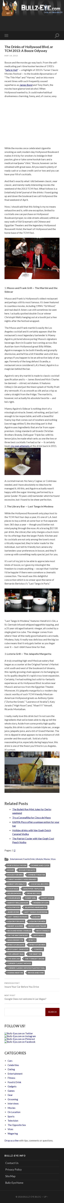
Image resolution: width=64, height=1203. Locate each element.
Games (11, 1090)
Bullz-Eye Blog (32, 1197)
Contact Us (11, 1163)
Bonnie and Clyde (40, 865)
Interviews (13, 1103)
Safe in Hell (11, 69)
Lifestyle (39, 859)
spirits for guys (15, 944)
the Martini (35, 954)
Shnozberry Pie (15, 940)
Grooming (13, 1099)
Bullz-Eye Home (14, 1182)
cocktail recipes (39, 884)
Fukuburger (13, 898)
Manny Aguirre (15, 926)
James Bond (26, 84)
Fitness (11, 1077)
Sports (11, 1116)
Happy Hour (47, 898)
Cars (10, 1060)
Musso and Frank (37, 926)
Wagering (13, 1133)
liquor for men (37, 921)
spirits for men (37, 944)
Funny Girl (30, 898)
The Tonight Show (34, 958)
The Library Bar (15, 954)
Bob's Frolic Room (16, 865)
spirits (32, 940)
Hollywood (13, 907)
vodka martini (15, 972)
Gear (10, 1095)
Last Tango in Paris (17, 917)
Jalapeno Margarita (35, 907)
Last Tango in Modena (36, 912)
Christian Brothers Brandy (22, 879)
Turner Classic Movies (19, 963)
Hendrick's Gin (40, 903)
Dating (11, 1069)
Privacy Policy (13, 1169)
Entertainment (16, 859)
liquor (36, 917)
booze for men (15, 875)
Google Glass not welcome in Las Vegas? (25, 997)
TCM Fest (38, 949)
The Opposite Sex (17, 1125)
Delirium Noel (14, 893)
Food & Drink (29, 859)
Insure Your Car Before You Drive (22, 985)
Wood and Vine (36, 972)
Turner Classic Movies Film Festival (26, 968)
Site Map (10, 1176)
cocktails (12, 889)
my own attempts (20, 445)
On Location (14, 1112)
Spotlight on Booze (18, 949)
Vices (53, 859)
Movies (47, 859)
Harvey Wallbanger (17, 903)
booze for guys (27, 870)
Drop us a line (12, 1140)
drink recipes (34, 893)
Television (13, 1120)
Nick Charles (43, 930)
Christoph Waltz (16, 884)
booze (10, 870)
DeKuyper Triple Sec (33, 889)
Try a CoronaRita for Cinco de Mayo (31, 817)
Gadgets (12, 1086)
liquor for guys (15, 921)
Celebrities (13, 1065)
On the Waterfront (17, 935)
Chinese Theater (36, 875)
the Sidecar (13, 958)
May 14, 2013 (11, 55)
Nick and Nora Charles (19, 930)
